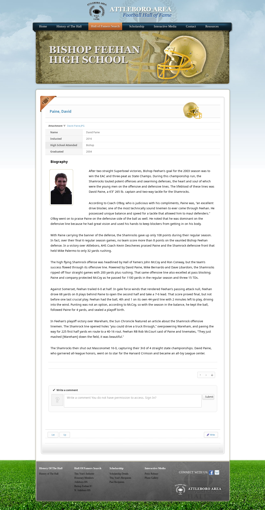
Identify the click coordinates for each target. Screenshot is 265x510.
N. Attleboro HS (82, 490)
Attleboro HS (81, 482)
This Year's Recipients (120, 477)
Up (64, 434)
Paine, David (60, 111)
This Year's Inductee (84, 473)
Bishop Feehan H (83, 486)
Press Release (151, 473)
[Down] (206, 375)
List (53, 434)
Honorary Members (84, 477)
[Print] (212, 375)
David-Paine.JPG (75, 125)
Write (212, 434)
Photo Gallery (151, 477)
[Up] (200, 375)
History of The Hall (48, 473)
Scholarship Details (119, 473)
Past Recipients (117, 482)
